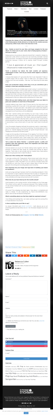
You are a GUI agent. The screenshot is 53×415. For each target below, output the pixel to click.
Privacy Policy (22, 406)
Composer (8, 369)
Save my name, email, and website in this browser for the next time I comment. (24, 316)
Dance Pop (25, 369)
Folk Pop (27, 371)
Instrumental (37, 373)
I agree (26, 413)
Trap (24, 379)
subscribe (41, 320)
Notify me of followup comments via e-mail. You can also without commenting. (24, 321)
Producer (22, 376)
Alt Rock (26, 366)
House (17, 373)
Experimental (19, 371)
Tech (30, 9)
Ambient (32, 366)
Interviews (24, 9)
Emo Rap (14, 371)
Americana (38, 366)
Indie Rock (30, 373)
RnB (31, 376)
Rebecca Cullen (17, 35)
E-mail (7, 353)
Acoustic (8, 366)
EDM (31, 369)
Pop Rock (13, 376)
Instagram (26, 215)
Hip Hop (12, 373)
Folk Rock (33, 371)
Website (7, 308)
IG (28, 207)
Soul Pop (21, 379)
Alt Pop (20, 366)
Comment (8, 279)
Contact (36, 9)
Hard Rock (41, 371)
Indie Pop (24, 373)
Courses (26, 11)
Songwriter (10, 379)
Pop (7, 376)
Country (14, 369)
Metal (46, 373)
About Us (29, 406)
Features (9, 9)
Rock (35, 376)
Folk (23, 371)
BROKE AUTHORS (26, 206)
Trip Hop (32, 379)
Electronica (36, 369)
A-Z (34, 406)
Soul (17, 379)
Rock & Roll (40, 376)
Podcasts (43, 9)
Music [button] (16, 9)
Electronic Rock (44, 369)
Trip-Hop (27, 379)
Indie (21, 373)
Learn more (44, 411)
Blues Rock (45, 366)
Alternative (13, 366)
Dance (20, 369)
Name (7, 296)
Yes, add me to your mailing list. (15, 329)
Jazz (43, 373)
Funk (37, 371)
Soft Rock (45, 376)
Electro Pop (8, 371)
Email (7, 302)
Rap (27, 376)
